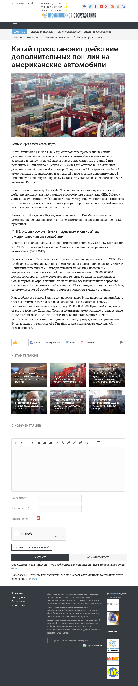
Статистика (18, 601)
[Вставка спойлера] (98, 442)
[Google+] (107, 6)
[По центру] (45, 442)
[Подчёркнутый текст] (27, 442)
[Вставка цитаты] (87, 442)
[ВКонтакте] (84, 6)
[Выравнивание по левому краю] (39, 442)
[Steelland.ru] (113, 637)
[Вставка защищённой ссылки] (69, 442)
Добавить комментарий (32, 547)
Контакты (17, 593)
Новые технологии (42, 31)
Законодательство (69, 31)
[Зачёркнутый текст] (33, 442)
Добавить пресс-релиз (88, 37)
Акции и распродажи (97, 31)
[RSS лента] (112, 6)
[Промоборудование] (113, 651)
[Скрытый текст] (81, 442)
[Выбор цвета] (75, 442)
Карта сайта (19, 605)
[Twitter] (90, 6)
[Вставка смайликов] (57, 442)
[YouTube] (101, 6)
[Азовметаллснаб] (113, 678)
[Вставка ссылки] (63, 442)
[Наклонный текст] (21, 442)
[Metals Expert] (113, 664)
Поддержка (18, 597)
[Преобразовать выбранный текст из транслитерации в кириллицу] (92, 442)
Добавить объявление (56, 37)
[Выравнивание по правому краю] (51, 442)
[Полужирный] (16, 442)
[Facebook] (95, 6)
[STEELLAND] (113, 610)
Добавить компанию (26, 37)
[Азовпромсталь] (113, 624)
